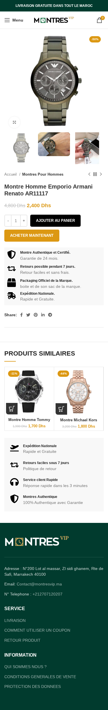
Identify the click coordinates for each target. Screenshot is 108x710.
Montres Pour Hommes (42, 174)
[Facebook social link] (21, 315)
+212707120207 (47, 594)
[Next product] (101, 174)
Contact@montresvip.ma (39, 584)
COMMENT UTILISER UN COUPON (37, 630)
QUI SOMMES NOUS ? (25, 666)
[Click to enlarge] (14, 122)
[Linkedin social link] (42, 315)
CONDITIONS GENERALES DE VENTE (40, 676)
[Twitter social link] (28, 315)
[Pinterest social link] (35, 315)
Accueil (11, 174)
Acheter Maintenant (32, 235)
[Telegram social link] (50, 315)
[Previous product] (89, 174)
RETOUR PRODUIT (22, 640)
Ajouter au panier (55, 220)
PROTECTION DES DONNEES (32, 686)
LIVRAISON (15, 620)
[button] (12, 408)
